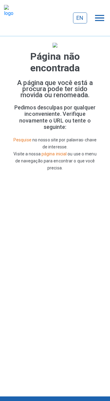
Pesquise (22, 139)
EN (79, 18)
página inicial (54, 153)
